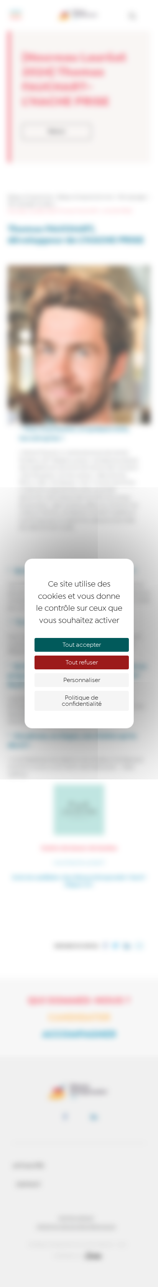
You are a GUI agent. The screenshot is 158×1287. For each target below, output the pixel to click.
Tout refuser (82, 662)
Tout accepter (82, 644)
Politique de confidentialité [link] (82, 700)
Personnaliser (81, 680)
